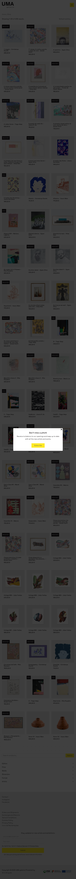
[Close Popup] (61, 429)
